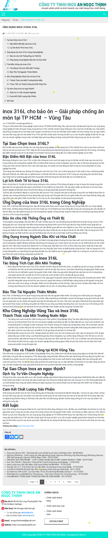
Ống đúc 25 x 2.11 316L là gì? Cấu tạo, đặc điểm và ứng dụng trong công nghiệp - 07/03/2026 (45, 467)
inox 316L (30, 426)
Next (69, 482)
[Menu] (3, 14)
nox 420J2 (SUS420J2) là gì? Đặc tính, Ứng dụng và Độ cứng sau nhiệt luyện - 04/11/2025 (43, 469)
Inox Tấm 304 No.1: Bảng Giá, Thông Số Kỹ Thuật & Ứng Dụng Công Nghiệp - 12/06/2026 (43, 462)
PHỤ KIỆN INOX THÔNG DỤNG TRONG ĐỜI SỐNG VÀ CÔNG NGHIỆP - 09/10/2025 (39, 476)
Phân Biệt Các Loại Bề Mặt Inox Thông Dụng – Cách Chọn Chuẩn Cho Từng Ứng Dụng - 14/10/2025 (47, 474)
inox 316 (21, 426)
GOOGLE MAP (56, 521)
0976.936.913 (27, 512)
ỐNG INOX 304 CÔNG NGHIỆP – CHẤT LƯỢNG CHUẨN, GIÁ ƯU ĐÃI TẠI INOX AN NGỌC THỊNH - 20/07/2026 (50, 460)
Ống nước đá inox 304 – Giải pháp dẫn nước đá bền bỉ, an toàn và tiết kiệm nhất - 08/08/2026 (45, 453)
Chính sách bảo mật (55, 506)
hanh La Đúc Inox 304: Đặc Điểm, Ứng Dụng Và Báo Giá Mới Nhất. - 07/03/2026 (39, 464)
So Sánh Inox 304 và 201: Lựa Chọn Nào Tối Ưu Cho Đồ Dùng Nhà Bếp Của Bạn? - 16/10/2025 (45, 472)
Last (76, 482)
